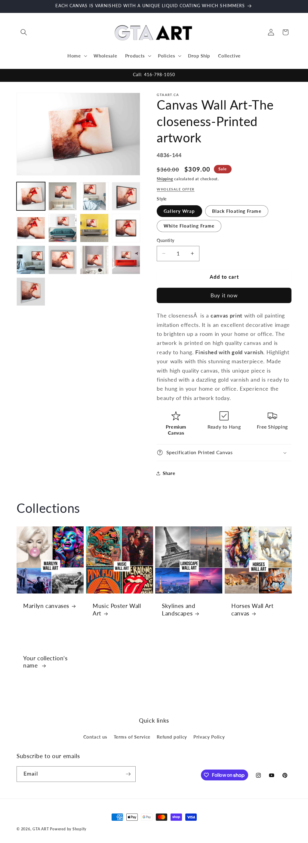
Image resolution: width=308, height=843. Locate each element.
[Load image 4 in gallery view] (126, 196)
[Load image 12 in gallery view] (126, 260)
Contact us (95, 736)
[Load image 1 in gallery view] (31, 196)
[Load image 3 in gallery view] (94, 196)
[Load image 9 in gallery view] (31, 260)
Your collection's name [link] (45, 662)
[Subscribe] (128, 774)
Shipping (165, 178)
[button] (24, 32)
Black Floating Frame (236, 211)
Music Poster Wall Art (117, 609)
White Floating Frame (189, 225)
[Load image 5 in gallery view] (31, 228)
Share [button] (169, 473)
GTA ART (40, 829)
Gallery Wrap (179, 211)
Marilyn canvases (46, 605)
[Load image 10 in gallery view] (62, 260)
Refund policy (172, 736)
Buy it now (224, 296)
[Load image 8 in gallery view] (126, 228)
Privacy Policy (209, 736)
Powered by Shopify (68, 829)
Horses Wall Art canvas (252, 609)
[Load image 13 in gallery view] (31, 291)
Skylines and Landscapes (179, 609)
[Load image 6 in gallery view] (62, 228)
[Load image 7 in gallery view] (94, 228)
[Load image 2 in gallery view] (62, 196)
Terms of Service (132, 736)
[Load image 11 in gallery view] (94, 260)
